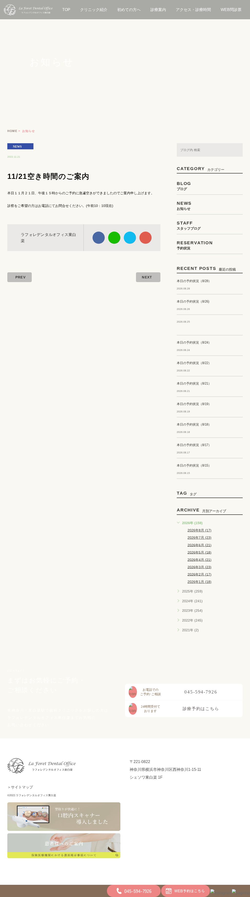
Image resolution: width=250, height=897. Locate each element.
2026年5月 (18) (199, 552)
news (17, 146)
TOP (66, 10)
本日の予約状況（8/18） (194, 424)
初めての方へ (129, 10)
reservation (195, 245)
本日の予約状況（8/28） (194, 281)
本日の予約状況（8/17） (194, 445)
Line (114, 238)
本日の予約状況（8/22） (194, 363)
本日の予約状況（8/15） (194, 465)
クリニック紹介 (93, 10)
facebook (99, 238)
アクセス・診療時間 (193, 10)
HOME (12, 131)
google (145, 238)
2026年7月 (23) (199, 538)
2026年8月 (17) (199, 530)
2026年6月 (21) (199, 545)
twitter (130, 238)
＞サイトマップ (20, 787)
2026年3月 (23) (199, 567)
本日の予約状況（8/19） (194, 404)
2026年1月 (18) (199, 582)
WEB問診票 (231, 10)
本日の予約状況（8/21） (194, 383)
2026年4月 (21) (199, 559)
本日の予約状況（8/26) (193, 301)
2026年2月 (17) (199, 574)
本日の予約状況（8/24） (194, 342)
